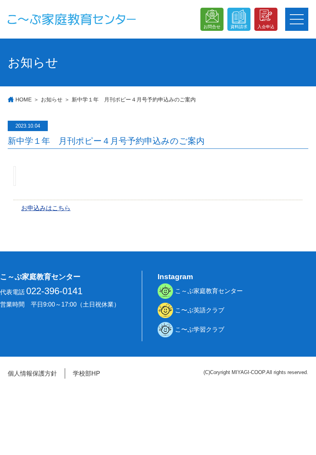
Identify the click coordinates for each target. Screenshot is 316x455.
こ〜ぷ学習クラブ (199, 329)
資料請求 (238, 26)
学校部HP (86, 373)
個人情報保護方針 (32, 373)
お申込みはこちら (46, 208)
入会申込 (265, 26)
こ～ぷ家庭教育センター (209, 291)
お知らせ (51, 99)
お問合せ (211, 26)
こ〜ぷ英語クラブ (199, 310)
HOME (23, 99)
